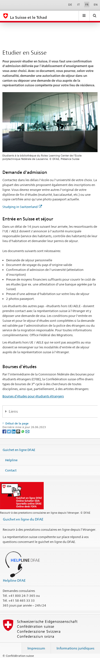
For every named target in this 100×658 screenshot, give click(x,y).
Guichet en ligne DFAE (19, 450)
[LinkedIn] (14, 431)
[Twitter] (9, 431)
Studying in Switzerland (20, 207)
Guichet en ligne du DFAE (23, 519)
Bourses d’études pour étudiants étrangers (33, 396)
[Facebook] (4, 431)
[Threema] (18, 431)
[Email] (27, 431)
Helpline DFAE (14, 580)
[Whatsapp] (23, 431)
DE (70, 4)
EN (96, 4)
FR (87, 4)
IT (78, 4)
